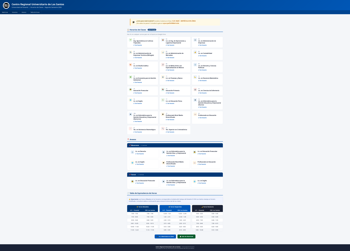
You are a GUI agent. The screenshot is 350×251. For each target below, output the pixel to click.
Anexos (24, 12)
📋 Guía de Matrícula (186, 236)
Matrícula (5, 12)
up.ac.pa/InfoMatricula (171, 23)
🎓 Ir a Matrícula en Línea (165, 236)
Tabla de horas (35, 12)
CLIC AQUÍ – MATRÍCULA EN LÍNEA (184, 21)
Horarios (15, 12)
